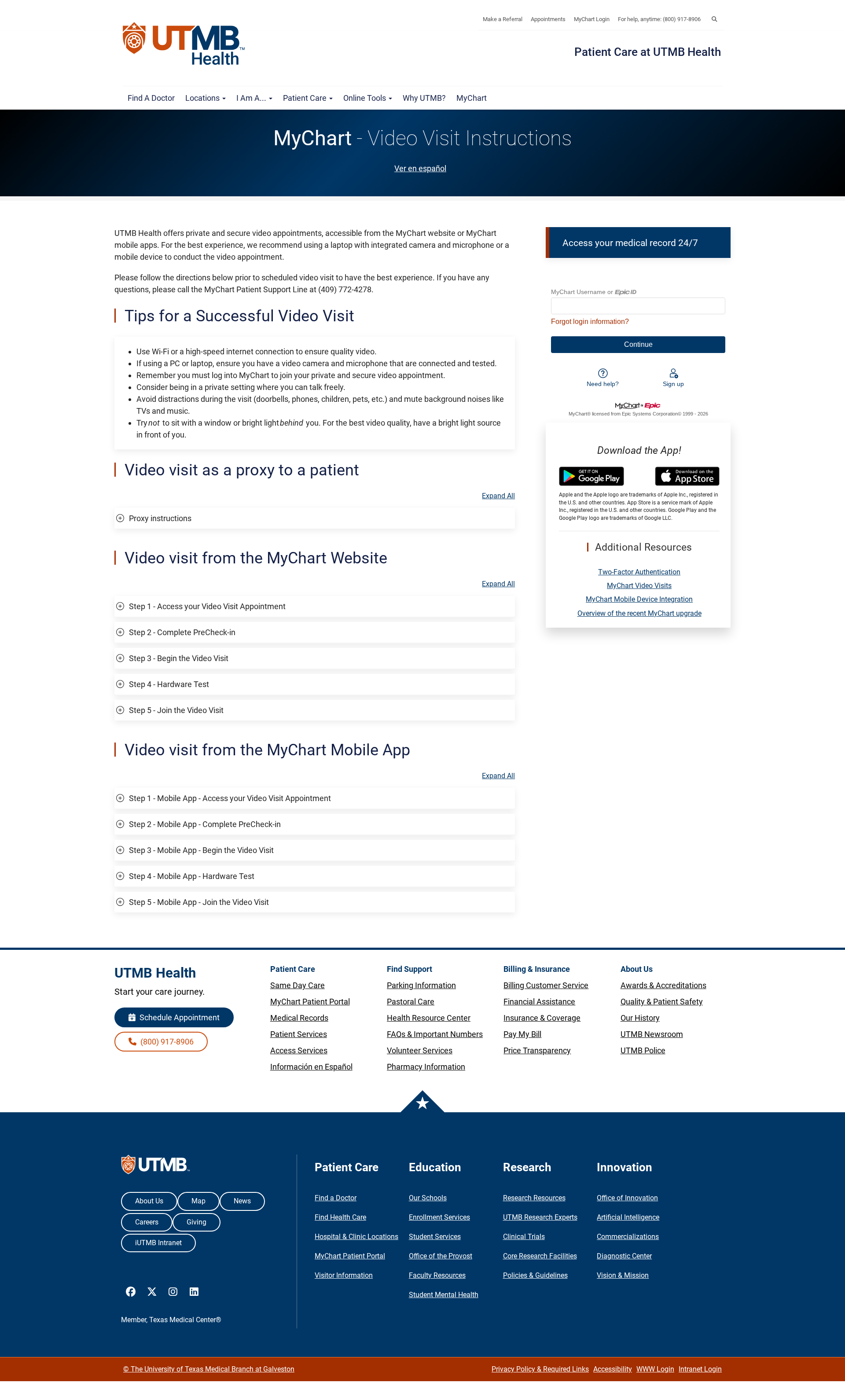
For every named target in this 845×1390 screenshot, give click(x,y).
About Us (149, 1201)
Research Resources (534, 1198)
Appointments (548, 19)
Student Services (435, 1236)
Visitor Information (344, 1275)
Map (198, 1201)
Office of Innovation (627, 1198)
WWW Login (655, 1369)
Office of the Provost (440, 1256)
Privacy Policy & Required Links (540, 1369)
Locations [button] (203, 98)
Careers (146, 1222)
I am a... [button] (252, 98)
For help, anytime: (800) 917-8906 (659, 19)
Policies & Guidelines (535, 1275)
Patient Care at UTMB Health (647, 52)
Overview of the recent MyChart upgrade (639, 613)
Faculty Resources (437, 1275)
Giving (196, 1222)
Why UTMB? (424, 98)
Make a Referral (502, 19)
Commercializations (628, 1236)
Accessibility (612, 1369)
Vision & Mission (623, 1275)
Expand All (498, 496)
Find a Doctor (151, 98)
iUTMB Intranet (158, 1243)
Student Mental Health (443, 1295)
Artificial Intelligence (628, 1217)
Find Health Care (340, 1217)
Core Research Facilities (540, 1256)
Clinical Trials (524, 1236)
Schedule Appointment (179, 1017)
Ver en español (420, 168)
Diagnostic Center (624, 1256)
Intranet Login (700, 1369)
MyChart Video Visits (639, 585)
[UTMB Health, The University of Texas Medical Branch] (155, 1167)
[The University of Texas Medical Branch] (188, 44)
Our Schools (428, 1198)
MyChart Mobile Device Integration (639, 599)
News (242, 1201)
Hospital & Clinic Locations (356, 1236)
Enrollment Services (439, 1217)
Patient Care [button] (305, 98)
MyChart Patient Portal (350, 1256)
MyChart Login (592, 19)
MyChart (471, 98)
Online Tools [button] (365, 98)
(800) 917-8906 (166, 1041)
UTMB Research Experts (540, 1217)
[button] (714, 19)
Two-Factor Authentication (639, 572)
